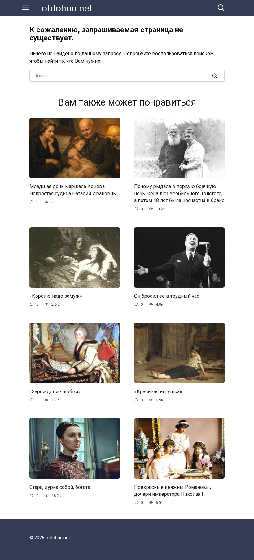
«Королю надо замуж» (55, 296)
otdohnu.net (67, 8)
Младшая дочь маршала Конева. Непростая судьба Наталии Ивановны (73, 189)
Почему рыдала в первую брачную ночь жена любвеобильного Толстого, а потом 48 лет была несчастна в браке (179, 193)
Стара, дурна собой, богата (59, 487)
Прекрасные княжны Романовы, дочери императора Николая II (172, 490)
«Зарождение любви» (55, 391)
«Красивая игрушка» (158, 391)
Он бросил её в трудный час (166, 296)
